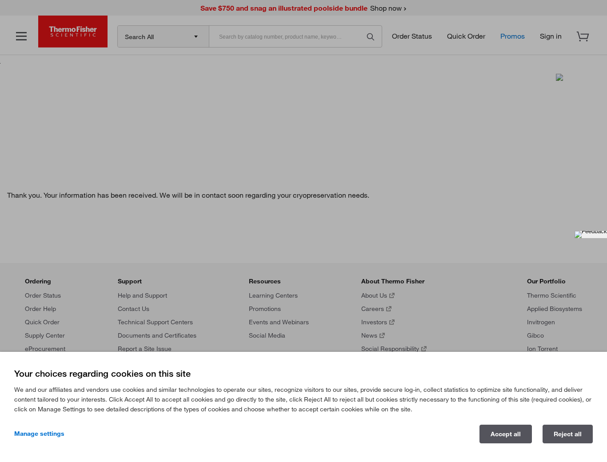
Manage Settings (39, 434)
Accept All (506, 434)
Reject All (568, 434)
